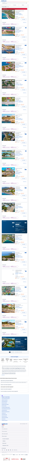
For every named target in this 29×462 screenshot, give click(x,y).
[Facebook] (6, 450)
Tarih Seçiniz (23, 19)
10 (17, 352)
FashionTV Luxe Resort (18, 27)
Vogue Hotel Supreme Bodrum (19, 10)
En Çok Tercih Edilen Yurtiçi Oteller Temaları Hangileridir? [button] (9, 391)
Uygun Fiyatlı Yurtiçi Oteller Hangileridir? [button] (7, 380)
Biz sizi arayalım (5, 431)
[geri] (8, 352)
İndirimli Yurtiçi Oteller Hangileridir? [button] (6, 389)
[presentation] (13, 14)
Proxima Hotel (17, 252)
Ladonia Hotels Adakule (5, 417)
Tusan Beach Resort (4, 410)
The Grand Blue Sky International (18, 133)
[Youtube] (8, 450)
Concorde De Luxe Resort (18, 339)
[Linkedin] (10, 450)
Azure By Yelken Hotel (18, 45)
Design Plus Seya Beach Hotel (18, 169)
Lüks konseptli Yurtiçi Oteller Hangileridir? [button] (7, 386)
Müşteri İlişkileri (5, 436)
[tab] (14, 380)
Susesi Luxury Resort (18, 222)
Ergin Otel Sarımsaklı (18, 320)
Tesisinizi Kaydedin (5, 433)
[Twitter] (4, 450)
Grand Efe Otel (6, 382)
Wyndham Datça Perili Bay (18, 81)
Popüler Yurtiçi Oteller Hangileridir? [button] (6, 384)
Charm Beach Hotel (18, 203)
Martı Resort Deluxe (18, 62)
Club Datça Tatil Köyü (18, 270)
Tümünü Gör (24, 22)
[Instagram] (2, 450)
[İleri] (21, 352)
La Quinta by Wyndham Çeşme (18, 115)
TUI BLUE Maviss (17, 287)
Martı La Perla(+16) (18, 304)
